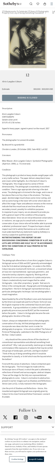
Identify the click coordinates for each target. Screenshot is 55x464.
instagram (26, 417)
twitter (5, 417)
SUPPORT (7, 427)
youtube (38, 417)
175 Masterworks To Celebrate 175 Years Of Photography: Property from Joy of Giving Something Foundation (25, 12)
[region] (27, 449)
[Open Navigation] (51, 4)
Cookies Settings (17, 459)
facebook (15, 417)
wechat (50, 417)
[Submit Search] (31, 4)
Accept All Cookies (35, 459)
